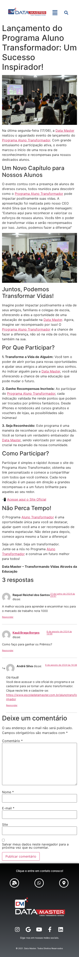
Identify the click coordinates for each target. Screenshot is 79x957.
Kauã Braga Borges (26, 632)
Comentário (12, 740)
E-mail (8, 808)
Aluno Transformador (37, 517)
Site (5, 824)
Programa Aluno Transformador (26, 140)
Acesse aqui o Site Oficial (26, 499)
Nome (8, 792)
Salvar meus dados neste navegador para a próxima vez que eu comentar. (35, 846)
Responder (7, 617)
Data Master (65, 130)
